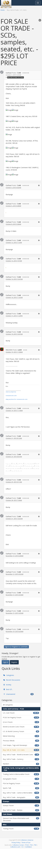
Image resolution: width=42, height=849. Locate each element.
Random (20, 764)
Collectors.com (15, 847)
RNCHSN (9, 350)
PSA (31, 845)
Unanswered (19, 694)
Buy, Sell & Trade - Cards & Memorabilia (20, 793)
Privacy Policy (16, 842)
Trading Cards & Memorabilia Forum (20, 774)
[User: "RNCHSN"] (1, 349)
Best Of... (9, 689)
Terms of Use (26, 842)
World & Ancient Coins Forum (20, 727)
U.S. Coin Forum (20, 713)
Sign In (7, 647)
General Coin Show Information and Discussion (20, 819)
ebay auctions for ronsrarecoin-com (16, 399)
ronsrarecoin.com (11, 395)
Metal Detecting (20, 736)
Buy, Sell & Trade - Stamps (20, 810)
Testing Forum (20, 829)
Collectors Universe (27, 840)
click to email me (11, 392)
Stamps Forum (20, 805)
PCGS (27, 845)
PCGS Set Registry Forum (20, 717)
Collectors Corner (18, 845)
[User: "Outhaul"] (1, 72)
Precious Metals (20, 741)
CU (22, 847)
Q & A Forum (20, 722)
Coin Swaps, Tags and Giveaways (20, 745)
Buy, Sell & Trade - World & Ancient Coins (20, 754)
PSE (35, 845)
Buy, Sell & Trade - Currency (20, 759)
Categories (10, 675)
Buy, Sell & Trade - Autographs (20, 797)
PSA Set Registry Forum (20, 783)
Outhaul (8, 73)
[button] (39, 20)
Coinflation (28, 847)
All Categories (8, 705)
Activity (8, 685)
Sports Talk (20, 788)
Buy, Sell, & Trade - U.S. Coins (15, 77)
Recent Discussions (13, 680)
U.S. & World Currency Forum (20, 731)
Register (15, 647)
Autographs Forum (20, 779)
